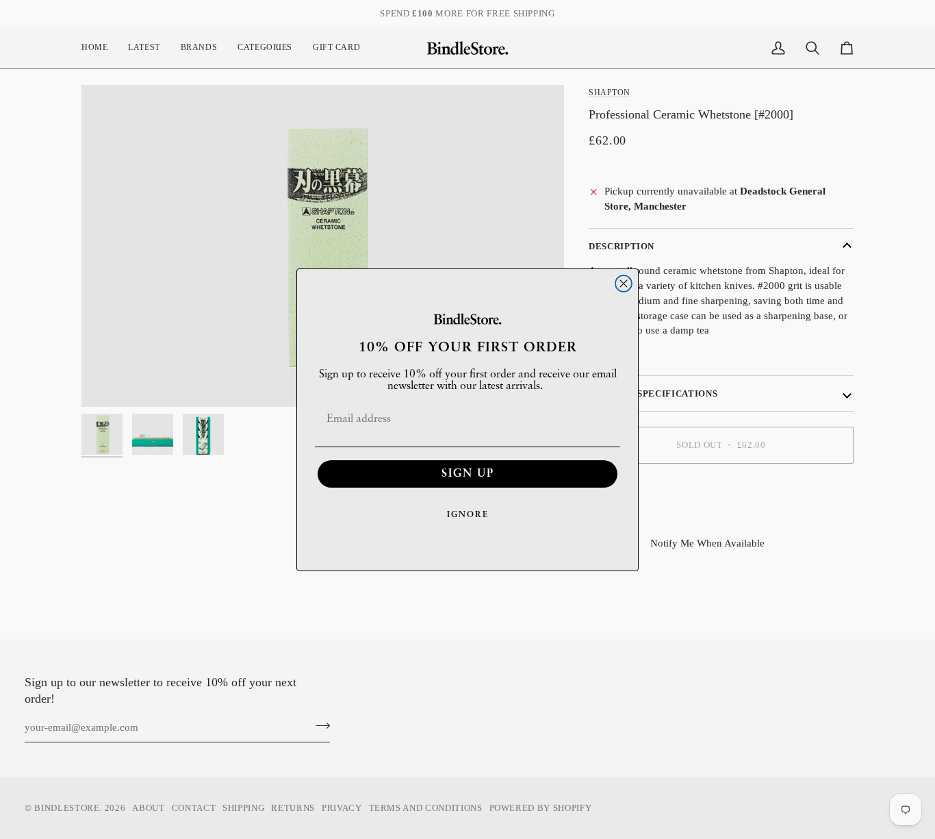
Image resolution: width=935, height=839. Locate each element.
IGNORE (468, 515)
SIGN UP (467, 473)
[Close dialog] (623, 283)
